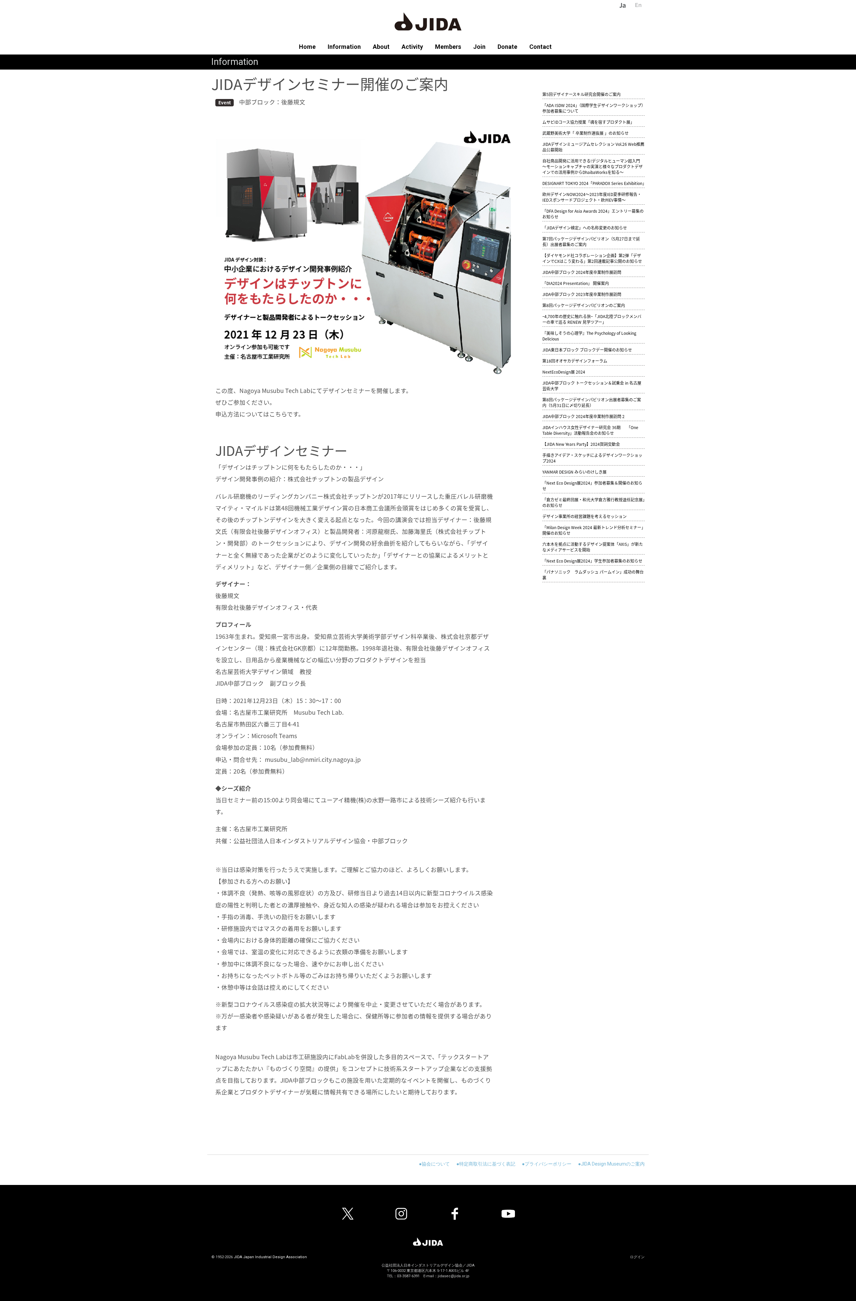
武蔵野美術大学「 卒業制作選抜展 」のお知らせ (585, 133)
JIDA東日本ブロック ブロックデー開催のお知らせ (587, 350)
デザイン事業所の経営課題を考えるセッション (584, 516)
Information (344, 46)
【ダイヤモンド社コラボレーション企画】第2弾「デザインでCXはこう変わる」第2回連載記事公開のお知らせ (592, 258)
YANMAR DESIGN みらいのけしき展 (574, 472)
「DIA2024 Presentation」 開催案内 (575, 283)
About (381, 46)
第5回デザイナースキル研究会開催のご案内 (581, 94)
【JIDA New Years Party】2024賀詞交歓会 (581, 444)
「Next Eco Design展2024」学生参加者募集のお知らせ (592, 561)
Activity (412, 46)
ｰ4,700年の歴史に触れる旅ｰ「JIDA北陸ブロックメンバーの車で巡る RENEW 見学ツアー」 (591, 319)
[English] (634, 5)
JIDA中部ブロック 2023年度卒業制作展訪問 (581, 294)
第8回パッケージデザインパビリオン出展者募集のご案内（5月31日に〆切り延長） (591, 402)
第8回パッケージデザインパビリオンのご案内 (583, 305)
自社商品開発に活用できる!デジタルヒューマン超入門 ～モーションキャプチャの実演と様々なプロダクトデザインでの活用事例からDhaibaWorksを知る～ (592, 166)
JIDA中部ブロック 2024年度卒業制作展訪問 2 (583, 416)
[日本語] (618, 5)
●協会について (434, 1164)
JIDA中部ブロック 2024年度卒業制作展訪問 (581, 272)
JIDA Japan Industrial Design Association (270, 1257)
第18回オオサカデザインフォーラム (574, 361)
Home (310, 46)
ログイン (637, 1257)
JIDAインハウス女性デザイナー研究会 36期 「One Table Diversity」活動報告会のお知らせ (590, 430)
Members (448, 46)
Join (479, 46)
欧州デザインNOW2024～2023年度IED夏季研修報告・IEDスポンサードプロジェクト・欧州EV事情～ (591, 197)
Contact (537, 46)
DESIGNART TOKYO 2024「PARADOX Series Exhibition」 (594, 183)
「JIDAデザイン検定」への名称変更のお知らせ (584, 227)
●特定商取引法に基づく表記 (485, 1164)
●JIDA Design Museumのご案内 (611, 1164)
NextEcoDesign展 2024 (563, 372)
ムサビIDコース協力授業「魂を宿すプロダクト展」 (588, 122)
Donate (507, 46)
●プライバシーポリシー (546, 1164)
